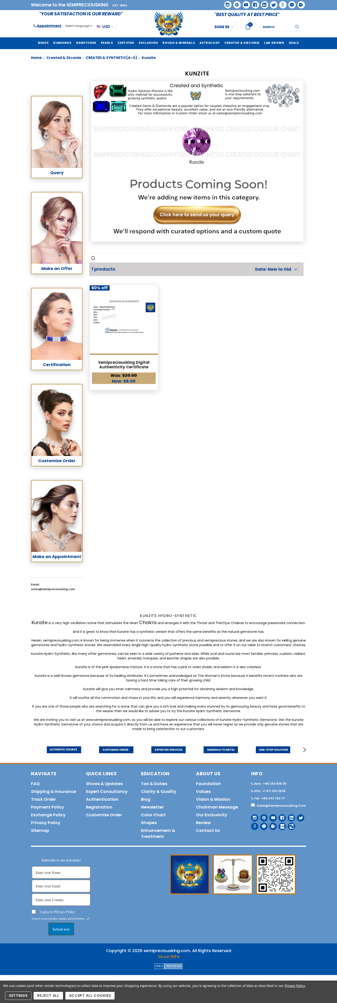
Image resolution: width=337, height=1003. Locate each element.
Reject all (48, 995)
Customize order (104, 815)
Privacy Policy (295, 986)
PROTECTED (174, 966)
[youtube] (245, 3)
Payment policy (47, 807)
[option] (64, 749)
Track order (43, 799)
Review (203, 822)
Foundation (208, 783)
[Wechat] (290, 825)
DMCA (159, 966)
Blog (145, 799)
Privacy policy (45, 822)
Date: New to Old (273, 269)
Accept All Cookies (90, 995)
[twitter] (272, 3)
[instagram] (226, 3)
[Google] (281, 3)
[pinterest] (235, 3)
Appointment (48, 25)
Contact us (208, 830)
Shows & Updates (104, 783)
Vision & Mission (213, 799)
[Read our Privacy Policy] (88, 919)
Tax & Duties (154, 783)
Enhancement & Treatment (158, 833)
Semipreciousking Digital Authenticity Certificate (123, 365)
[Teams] (300, 3)
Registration (99, 807)
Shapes (149, 822)
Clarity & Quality (158, 791)
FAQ (35, 783)
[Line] (280, 825)
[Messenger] (290, 3)
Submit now (61, 929)
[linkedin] (263, 3)
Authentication (102, 799)
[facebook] (254, 3)
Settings (18, 995)
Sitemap (40, 830)
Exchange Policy (48, 815)
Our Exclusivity (211, 815)
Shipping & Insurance (53, 791)
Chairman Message (217, 807)
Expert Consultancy (107, 791)
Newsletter (152, 807)
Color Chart (153, 815)
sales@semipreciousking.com (281, 805)
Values (203, 791)
